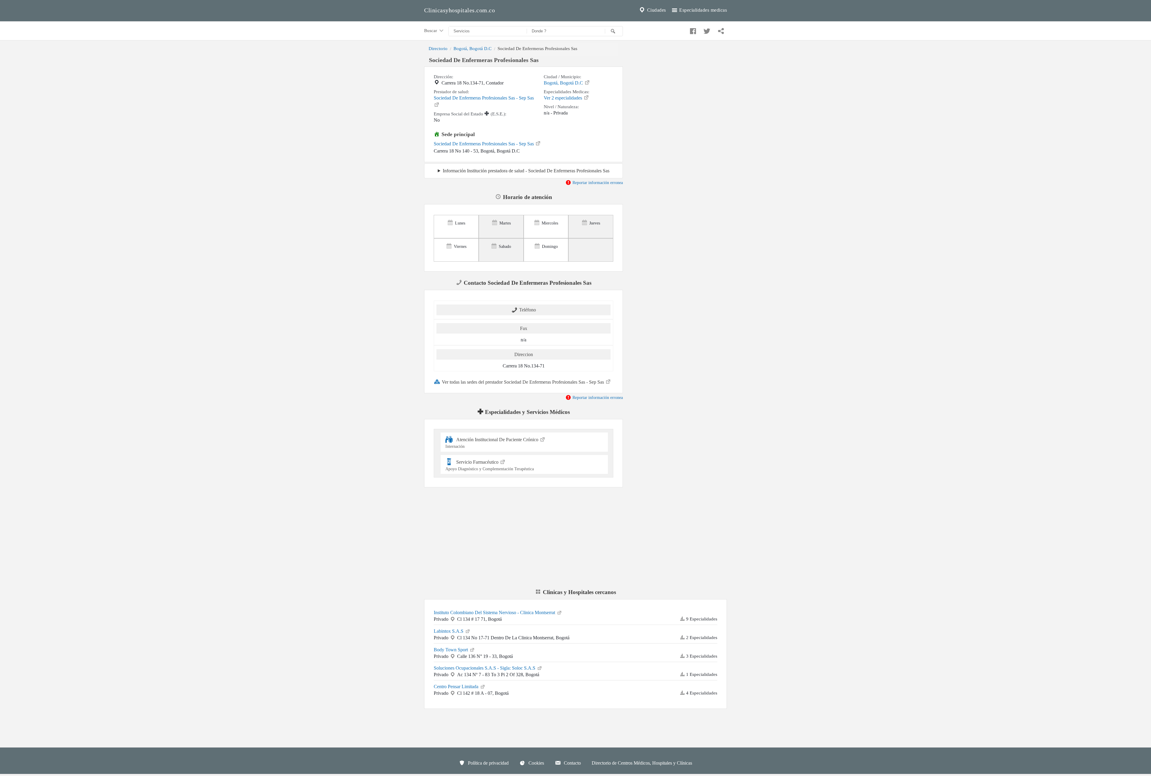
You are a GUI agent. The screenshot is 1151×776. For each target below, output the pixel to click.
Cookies (535, 763)
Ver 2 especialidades (563, 97)
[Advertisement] (679, 97)
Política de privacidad (488, 763)
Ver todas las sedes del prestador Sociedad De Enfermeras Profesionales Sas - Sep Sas (523, 382)
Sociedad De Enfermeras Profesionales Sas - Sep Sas (484, 97)
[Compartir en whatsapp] (720, 29)
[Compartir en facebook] (692, 29)
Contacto (572, 763)
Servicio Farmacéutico (489, 465)
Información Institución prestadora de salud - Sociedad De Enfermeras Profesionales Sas (526, 170)
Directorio (438, 48)
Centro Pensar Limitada (457, 686)
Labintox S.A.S (449, 631)
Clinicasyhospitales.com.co (459, 10)
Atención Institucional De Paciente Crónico (492, 443)
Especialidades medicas (702, 10)
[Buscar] (614, 31)
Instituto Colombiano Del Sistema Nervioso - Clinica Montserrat (495, 612)
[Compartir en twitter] (706, 29)
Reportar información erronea (597, 182)
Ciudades (656, 10)
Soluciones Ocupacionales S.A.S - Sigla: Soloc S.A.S (485, 667)
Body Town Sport (451, 649)
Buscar (431, 30)
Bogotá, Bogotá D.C (473, 48)
